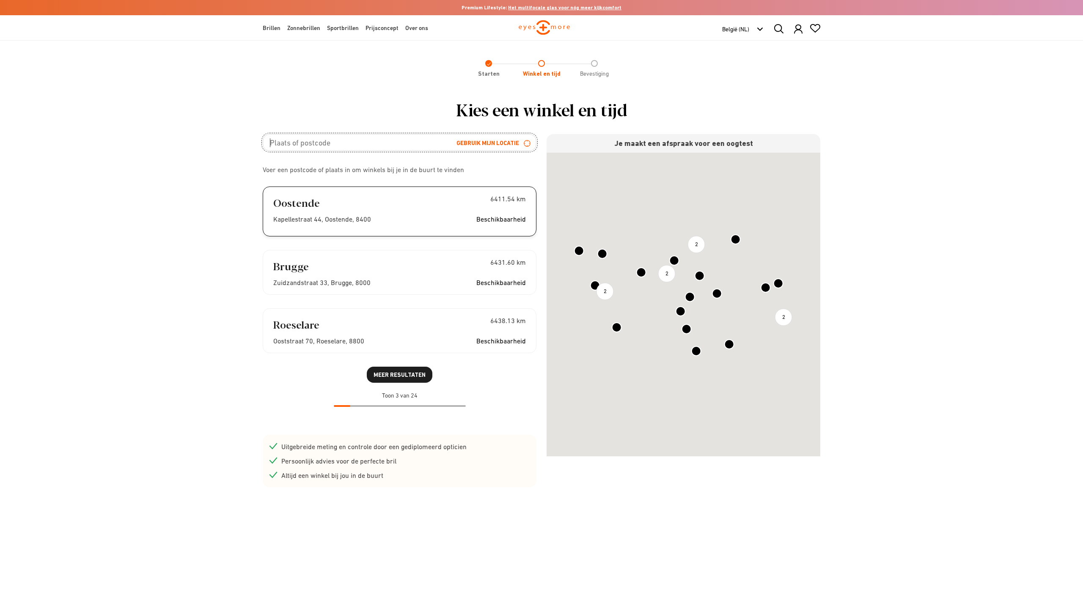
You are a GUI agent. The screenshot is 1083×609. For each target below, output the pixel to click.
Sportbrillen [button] (343, 28)
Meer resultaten (400, 374)
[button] (798, 29)
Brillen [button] (271, 28)
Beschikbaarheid (501, 219)
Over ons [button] (416, 28)
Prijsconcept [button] (382, 28)
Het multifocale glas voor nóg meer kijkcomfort (564, 8)
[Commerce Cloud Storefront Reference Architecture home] (544, 31)
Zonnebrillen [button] (303, 28)
